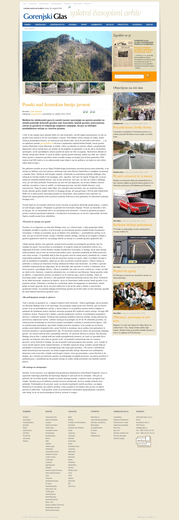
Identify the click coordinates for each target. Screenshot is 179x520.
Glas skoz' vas (51, 489)
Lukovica (71, 449)
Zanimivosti (96, 25)
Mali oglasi (95, 425)
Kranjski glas (50, 436)
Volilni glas (50, 428)
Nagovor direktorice (121, 420)
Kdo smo (117, 428)
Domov (27, 25)
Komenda (72, 441)
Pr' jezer (49, 484)
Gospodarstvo (57, 25)
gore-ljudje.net (47, 143)
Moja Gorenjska (52, 420)
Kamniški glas (51, 497)
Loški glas (49, 460)
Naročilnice (44, 3)
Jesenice (71, 433)
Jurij (47, 476)
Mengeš (71, 454)
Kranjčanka (50, 433)
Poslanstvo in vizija (121, 422)
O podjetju (117, 417)
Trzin (70, 473)
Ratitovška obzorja (53, 508)
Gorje (70, 430)
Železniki (71, 481)
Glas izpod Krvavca (53, 473)
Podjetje (67, 3)
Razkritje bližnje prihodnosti (132, 224)
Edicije (149, 25)
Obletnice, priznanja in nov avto (131, 319)
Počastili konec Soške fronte (132, 127)
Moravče (71, 457)
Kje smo (117, 430)
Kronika (73, 25)
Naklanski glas (51, 486)
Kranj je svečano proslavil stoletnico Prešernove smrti (143, 49)
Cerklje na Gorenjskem (77, 422)
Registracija (95, 436)
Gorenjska (40, 25)
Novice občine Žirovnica (55, 505)
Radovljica (72, 465)
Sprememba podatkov (99, 420)
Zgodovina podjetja (121, 425)
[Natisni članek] (94, 112)
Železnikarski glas (52, 510)
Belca (48, 438)
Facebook (33, 3)
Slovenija (137, 25)
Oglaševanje (56, 3)
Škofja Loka (72, 470)
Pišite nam (78, 3)
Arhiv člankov (29, 29)
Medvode (71, 452)
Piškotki (87, 3)
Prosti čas (123, 25)
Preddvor (71, 462)
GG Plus (110, 25)
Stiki (47, 441)
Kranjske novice (52, 430)
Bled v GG (49, 502)
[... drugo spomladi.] (49, 93)
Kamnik (71, 438)
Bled (70, 417)
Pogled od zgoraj (124, 271)
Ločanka (49, 462)
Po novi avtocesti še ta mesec (133, 176)
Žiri (69, 484)
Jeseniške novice (52, 452)
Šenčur (71, 468)
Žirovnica (71, 486)
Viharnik (49, 478)
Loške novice (51, 457)
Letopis (48, 422)
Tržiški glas (50, 492)
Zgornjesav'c (50, 465)
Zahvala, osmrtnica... (99, 422)
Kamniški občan (52, 500)
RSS (24, 3)
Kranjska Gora (73, 446)
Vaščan (48, 444)
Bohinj (70, 420)
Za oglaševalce (97, 428)
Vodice (70, 478)
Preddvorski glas (52, 481)
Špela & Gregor (51, 425)
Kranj (70, 444)
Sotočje (48, 468)
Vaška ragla (50, 446)
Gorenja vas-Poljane (76, 428)
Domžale (71, 425)
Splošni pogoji (119, 438)
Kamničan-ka (51, 494)
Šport (84, 25)
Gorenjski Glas (51, 417)
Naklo (70, 460)
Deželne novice (51, 454)
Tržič (70, 476)
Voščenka (49, 449)
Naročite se (95, 417)
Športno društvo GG (121, 433)
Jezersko (71, 436)
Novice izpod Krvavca (54, 470)
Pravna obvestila (120, 436)
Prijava (93, 433)
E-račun (94, 430)
